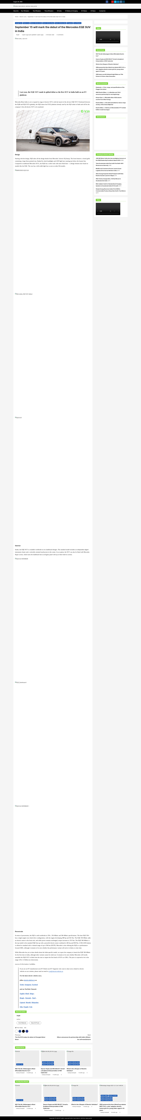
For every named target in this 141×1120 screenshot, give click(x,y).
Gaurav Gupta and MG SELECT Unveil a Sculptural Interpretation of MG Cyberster (53, 1070)
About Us (16, 10)
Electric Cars (26, 23)
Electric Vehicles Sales (60, 23)
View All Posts (35, 1023)
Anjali (17, 34)
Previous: (30, 1037)
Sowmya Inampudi (20, 1072)
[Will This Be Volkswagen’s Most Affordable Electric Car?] (27, 1058)
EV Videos (84, 10)
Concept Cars (19, 23)
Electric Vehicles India (36, 23)
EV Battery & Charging (71, 10)
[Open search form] (127, 11)
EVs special (69, 23)
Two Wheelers (37, 10)
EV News (93, 10)
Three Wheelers (48, 10)
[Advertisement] (111, 135)
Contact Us (102, 10)
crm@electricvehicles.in (56, 971)
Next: (74, 1037)
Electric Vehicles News (48, 23)
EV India (59, 10)
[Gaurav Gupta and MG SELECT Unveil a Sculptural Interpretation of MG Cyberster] (53, 1058)
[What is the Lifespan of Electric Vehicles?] (79, 1058)
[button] (16, 1031)
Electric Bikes (99, 102)
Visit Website (22, 1023)
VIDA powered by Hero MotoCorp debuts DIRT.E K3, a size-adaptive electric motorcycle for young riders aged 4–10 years (110, 69)
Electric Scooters (113, 1095)
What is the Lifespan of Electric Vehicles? (107, 64)
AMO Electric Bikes (101, 92)
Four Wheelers (25, 10)
